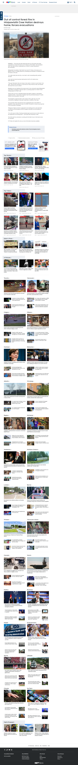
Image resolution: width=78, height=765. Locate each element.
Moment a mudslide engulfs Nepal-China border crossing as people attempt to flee (10, 232)
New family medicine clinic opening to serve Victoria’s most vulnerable (41, 540)
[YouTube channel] (9, 749)
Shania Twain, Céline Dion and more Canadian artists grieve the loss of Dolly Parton (37, 638)
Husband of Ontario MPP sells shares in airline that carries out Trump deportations (18, 299)
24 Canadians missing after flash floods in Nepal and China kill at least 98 (41, 436)
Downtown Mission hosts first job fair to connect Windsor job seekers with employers (18, 547)
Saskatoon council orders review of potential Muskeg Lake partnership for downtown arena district (14, 466)
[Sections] (3, 2)
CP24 (41, 756)
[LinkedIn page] (11, 749)
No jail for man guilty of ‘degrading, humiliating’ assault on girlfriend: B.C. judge (18, 582)
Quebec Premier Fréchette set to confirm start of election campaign (14, 363)
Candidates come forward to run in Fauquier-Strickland (41, 470)
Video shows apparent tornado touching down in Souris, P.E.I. (14, 397)
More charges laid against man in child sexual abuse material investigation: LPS (19, 506)
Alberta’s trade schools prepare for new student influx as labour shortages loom (41, 368)
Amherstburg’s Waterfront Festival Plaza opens (13, 535)
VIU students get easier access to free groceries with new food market (41, 547)
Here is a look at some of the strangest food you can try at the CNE (41, 270)
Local (19, 2)
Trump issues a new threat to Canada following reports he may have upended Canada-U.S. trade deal (26, 209)
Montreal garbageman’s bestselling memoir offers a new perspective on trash (18, 368)
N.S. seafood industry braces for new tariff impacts (18, 408)
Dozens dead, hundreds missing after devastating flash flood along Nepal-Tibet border (10, 209)
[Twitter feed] (4, 749)
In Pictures (34, 2)
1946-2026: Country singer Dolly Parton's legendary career (26, 269)
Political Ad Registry (25, 758)
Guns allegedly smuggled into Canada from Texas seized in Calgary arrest (14, 571)
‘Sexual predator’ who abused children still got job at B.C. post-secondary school (37, 294)
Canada (24, 2)
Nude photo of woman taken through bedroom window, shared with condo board (37, 397)
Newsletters (44, 745)
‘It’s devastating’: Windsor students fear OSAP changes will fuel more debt (18, 540)
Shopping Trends (53, 2)
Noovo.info (60, 756)
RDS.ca (59, 758)
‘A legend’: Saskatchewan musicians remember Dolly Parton (14, 431)
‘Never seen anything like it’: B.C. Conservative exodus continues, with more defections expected (41, 305)
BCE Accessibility (7, 756)
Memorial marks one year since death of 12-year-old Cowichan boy (37, 535)
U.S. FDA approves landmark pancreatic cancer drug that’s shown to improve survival (14, 638)
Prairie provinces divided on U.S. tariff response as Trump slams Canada (10, 167)
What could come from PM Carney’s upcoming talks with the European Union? (41, 232)
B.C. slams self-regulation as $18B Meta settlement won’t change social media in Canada (42, 299)
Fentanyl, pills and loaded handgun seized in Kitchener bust (42, 442)
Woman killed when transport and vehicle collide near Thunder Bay (36, 465)
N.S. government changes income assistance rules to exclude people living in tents (19, 402)
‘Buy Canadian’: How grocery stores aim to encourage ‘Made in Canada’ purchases (10, 250)
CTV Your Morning (43, 2)
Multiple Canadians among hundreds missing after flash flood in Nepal (26, 167)
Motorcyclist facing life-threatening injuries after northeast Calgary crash (13, 328)
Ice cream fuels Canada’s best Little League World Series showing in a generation (13, 671)
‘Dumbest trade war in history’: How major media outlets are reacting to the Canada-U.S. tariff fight (42, 251)
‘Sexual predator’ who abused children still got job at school (11, 182)
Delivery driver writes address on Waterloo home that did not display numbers (42, 734)
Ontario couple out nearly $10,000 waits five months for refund (10, 734)
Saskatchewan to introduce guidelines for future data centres (19, 442)
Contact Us (37, 745)
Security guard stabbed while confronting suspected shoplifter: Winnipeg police (42, 408)
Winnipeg (6, 16)
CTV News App (31, 745)
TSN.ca (41, 758)
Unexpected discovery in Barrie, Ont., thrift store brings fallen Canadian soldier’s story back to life (41, 507)
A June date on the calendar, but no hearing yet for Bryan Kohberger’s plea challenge (41, 584)
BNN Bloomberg (43, 757)
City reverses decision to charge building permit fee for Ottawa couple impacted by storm (38, 328)
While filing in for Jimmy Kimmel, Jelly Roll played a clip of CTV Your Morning (42, 167)
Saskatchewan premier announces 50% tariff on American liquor (17, 478)
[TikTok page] (7, 749)
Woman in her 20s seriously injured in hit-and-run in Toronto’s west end (14, 294)
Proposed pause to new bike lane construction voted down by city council (42, 374)
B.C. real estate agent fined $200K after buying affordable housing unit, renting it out (26, 250)
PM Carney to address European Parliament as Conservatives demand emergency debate (13, 605)
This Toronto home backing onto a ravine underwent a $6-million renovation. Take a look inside (11, 270)
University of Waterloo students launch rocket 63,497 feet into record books (37, 431)
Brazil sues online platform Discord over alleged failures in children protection (41, 577)
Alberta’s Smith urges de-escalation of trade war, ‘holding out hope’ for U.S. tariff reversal (18, 333)
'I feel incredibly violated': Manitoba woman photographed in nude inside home (41, 209)
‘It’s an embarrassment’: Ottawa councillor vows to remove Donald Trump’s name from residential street (42, 334)
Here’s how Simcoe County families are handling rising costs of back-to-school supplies (38, 501)
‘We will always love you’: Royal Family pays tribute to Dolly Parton (26, 232)
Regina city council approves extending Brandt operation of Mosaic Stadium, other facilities (18, 436)
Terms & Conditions (25, 757)
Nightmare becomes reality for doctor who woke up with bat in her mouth (42, 183)
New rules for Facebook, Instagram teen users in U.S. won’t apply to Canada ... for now (25, 183)
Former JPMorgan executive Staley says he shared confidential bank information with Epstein (38, 605)
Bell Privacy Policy (25, 756)
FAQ (40, 745)
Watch (28, 2)
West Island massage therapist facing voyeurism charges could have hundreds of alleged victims (18, 374)
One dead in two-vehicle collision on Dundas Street (14, 501)
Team (49, 745)
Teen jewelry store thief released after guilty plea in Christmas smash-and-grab (41, 513)
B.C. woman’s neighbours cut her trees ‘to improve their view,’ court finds (25, 734)
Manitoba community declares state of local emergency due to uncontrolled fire (26, 130)
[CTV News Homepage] (10, 2)
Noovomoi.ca (60, 757)
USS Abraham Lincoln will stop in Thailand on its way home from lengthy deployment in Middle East (37, 572)
